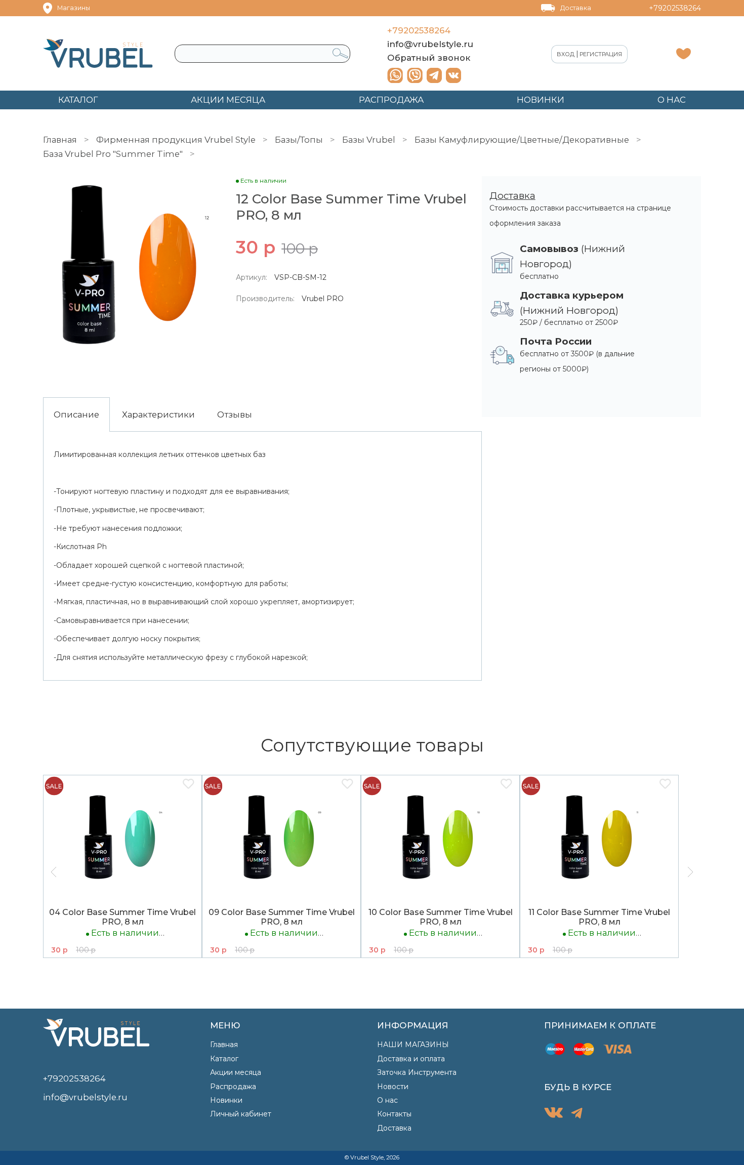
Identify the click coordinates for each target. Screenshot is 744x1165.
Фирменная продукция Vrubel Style (176, 140)
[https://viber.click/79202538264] (415, 75)
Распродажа (233, 1086)
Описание (76, 414)
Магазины (73, 8)
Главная (60, 140)
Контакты (394, 1113)
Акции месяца (235, 1072)
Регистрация (601, 54)
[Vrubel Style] (98, 53)
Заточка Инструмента (417, 1072)
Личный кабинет (240, 1113)
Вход (565, 54)
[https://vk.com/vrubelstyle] (453, 75)
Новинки (226, 1100)
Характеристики (158, 414)
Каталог (224, 1058)
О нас (387, 1100)
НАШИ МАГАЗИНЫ (413, 1044)
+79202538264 (675, 8)
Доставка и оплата (411, 1058)
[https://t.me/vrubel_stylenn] (434, 75)
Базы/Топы (299, 140)
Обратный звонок (428, 58)
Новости (392, 1086)
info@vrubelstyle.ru (430, 44)
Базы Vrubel (368, 140)
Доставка (575, 8)
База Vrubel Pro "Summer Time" (113, 154)
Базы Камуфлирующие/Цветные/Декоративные (522, 140)
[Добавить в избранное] (188, 784)
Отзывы (234, 414)
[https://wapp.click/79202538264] (395, 75)
